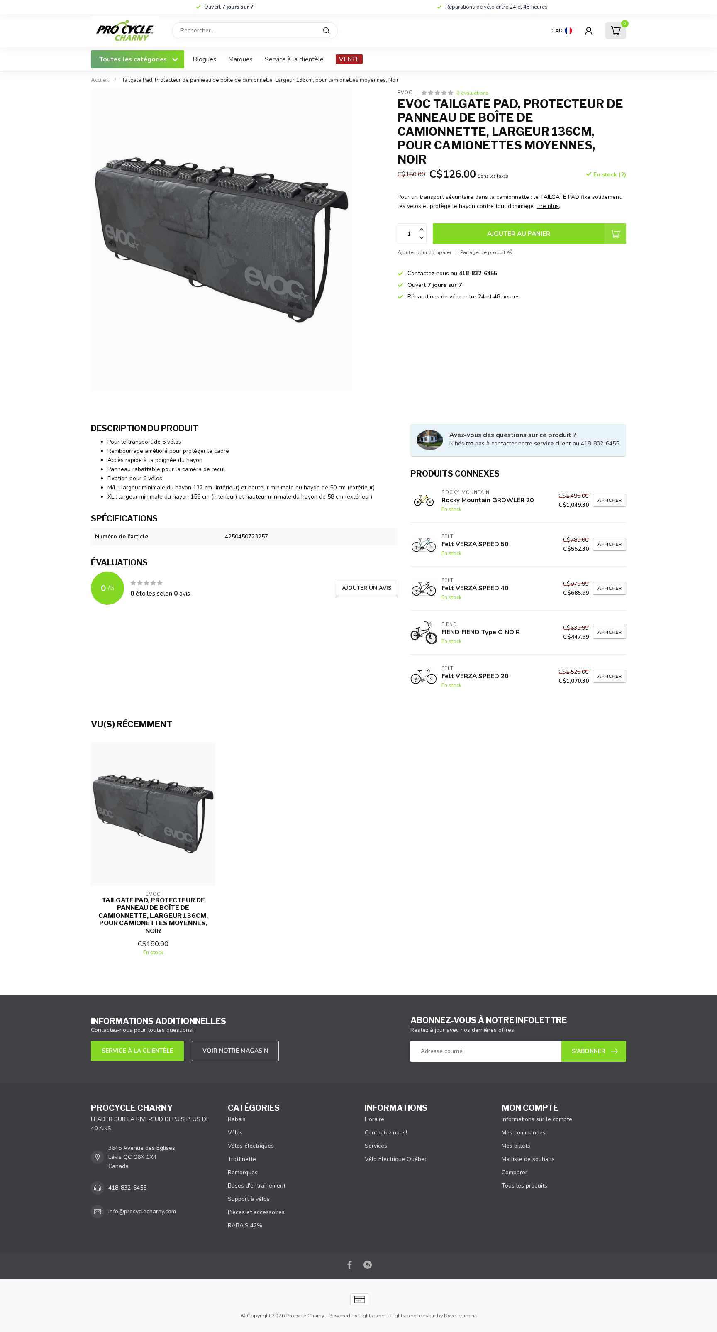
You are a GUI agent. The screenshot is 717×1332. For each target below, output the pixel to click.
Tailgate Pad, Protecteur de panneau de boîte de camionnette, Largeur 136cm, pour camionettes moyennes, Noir (260, 80)
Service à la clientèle (294, 59)
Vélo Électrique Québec (396, 1159)
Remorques (243, 1172)
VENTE (349, 59)
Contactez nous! (386, 1132)
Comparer (514, 1172)
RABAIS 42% (245, 1225)
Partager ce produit (483, 252)
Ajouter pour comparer (424, 252)
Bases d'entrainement (256, 1186)
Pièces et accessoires (256, 1212)
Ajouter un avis (367, 588)
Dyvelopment (460, 1315)
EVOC (405, 92)
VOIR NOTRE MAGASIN (235, 1051)
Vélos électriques (251, 1146)
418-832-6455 (127, 1188)
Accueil (100, 80)
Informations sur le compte (537, 1119)
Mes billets (516, 1146)
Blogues (204, 59)
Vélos (235, 1132)
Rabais (237, 1119)
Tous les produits (524, 1186)
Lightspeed (372, 1315)
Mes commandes (524, 1132)
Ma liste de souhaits (528, 1159)
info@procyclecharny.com (142, 1211)
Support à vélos (249, 1199)
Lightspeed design (413, 1315)
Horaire (374, 1119)
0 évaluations (472, 92)
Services (376, 1146)
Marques (240, 59)
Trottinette (242, 1159)
